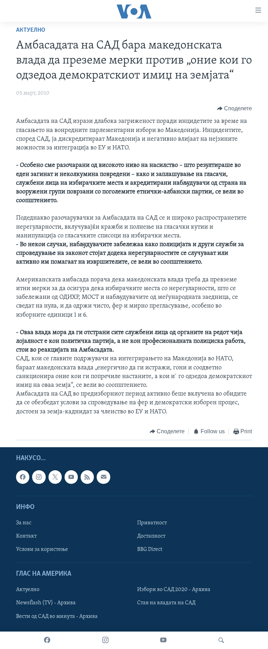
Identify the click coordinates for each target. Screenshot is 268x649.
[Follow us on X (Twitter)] (55, 477)
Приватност (152, 523)
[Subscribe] (103, 477)
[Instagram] (105, 640)
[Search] (221, 640)
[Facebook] (47, 640)
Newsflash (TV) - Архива (46, 603)
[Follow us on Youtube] (71, 477)
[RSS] (87, 477)
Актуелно (30, 30)
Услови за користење (42, 549)
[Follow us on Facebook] (22, 477)
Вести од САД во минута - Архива (57, 616)
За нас (23, 523)
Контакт (26, 536)
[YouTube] (163, 640)
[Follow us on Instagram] (38, 477)
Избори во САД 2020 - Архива (173, 590)
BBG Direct (149, 549)
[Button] (234, 108)
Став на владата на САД (166, 603)
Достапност (151, 536)
